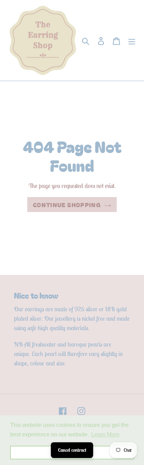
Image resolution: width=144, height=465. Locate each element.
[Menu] (131, 40)
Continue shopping (67, 204)
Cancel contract (72, 450)
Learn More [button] (105, 434)
